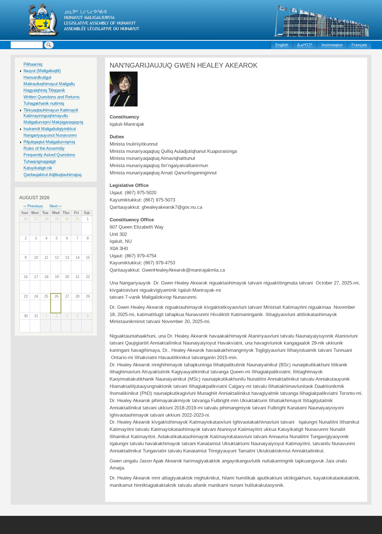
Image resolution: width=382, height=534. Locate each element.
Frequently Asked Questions (49, 155)
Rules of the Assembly (44, 148)
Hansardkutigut (37, 77)
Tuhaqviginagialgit (39, 161)
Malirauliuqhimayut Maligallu (49, 84)
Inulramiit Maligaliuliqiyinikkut (49, 129)
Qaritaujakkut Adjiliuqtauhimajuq (52, 174)
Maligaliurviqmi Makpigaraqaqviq (53, 122)
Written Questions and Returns (51, 97)
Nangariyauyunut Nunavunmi (50, 135)
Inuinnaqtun (332, 44)
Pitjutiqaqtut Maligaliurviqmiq (49, 142)
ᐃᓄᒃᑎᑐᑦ (304, 44)
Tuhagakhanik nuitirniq (43, 103)
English (281, 44)
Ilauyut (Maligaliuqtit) (42, 70)
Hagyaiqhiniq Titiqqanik (44, 90)
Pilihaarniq (32, 64)
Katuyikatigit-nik (37, 168)
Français (359, 44)
